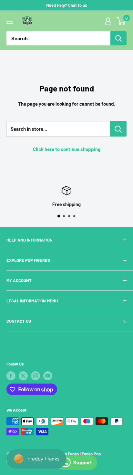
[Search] (118, 38)
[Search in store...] (118, 129)
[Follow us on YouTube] (47, 375)
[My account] (108, 20)
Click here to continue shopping (66, 149)
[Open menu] (9, 21)
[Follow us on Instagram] (35, 375)
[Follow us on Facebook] (10, 375)
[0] (121, 21)
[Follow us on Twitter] (23, 375)
